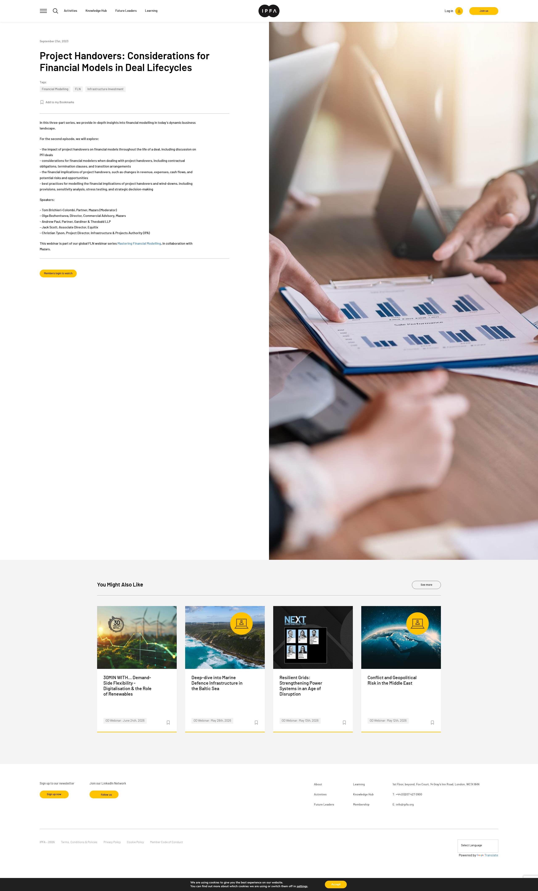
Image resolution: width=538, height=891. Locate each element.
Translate (491, 855)
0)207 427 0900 (412, 794)
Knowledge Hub (363, 794)
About (318, 784)
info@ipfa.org (405, 804)
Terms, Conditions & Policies (79, 842)
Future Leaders (324, 804)
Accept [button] (335, 884)
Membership (361, 804)
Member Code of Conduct (166, 842)
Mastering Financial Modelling (139, 243)
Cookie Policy (135, 842)
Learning (359, 784)
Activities (320, 794)
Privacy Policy (112, 842)
